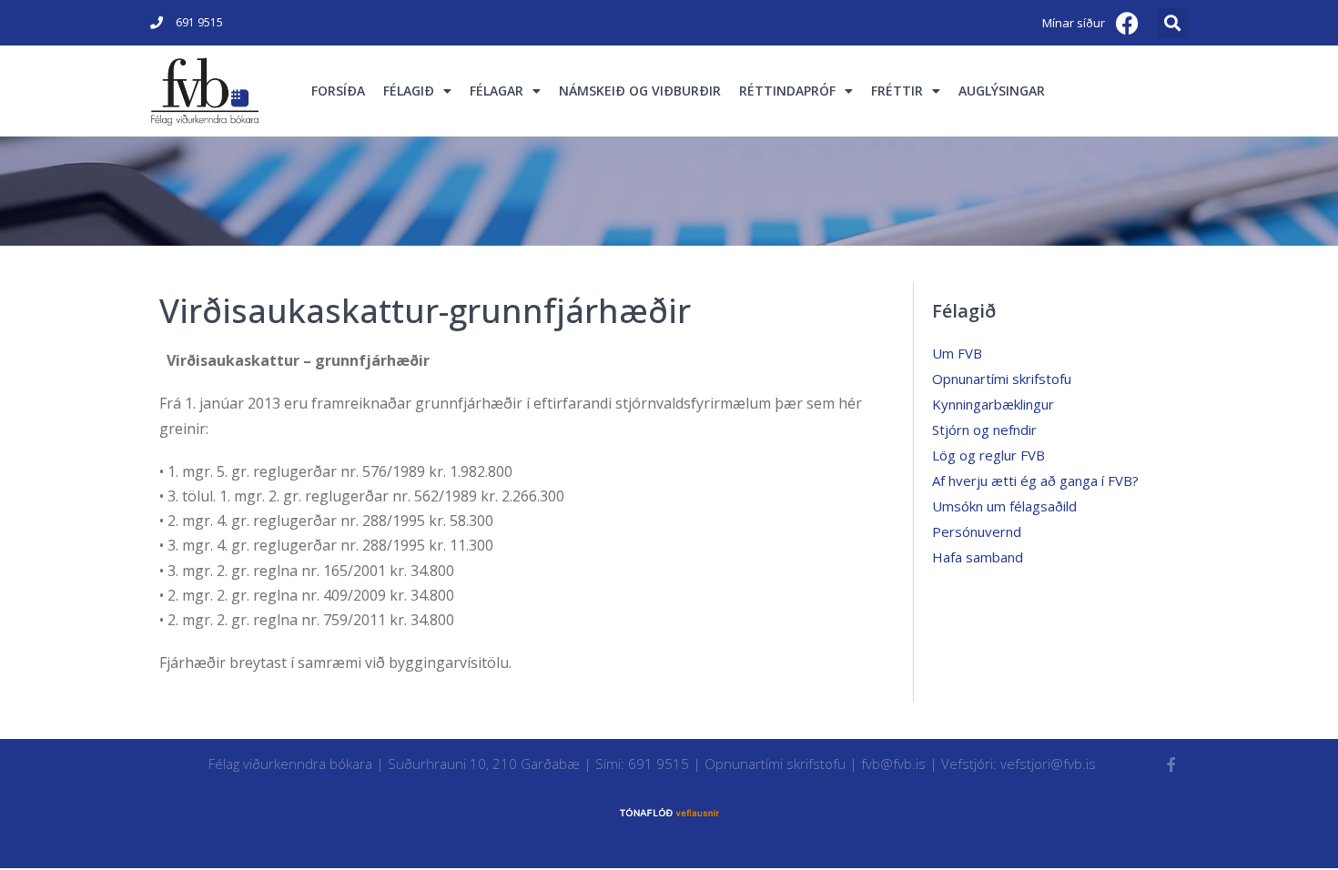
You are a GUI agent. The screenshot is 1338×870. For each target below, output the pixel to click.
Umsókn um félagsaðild (1004, 506)
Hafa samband (977, 557)
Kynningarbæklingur (993, 404)
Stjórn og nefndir (984, 429)
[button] (1173, 23)
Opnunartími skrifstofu (1001, 378)
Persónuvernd (976, 531)
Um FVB (957, 353)
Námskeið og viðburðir (640, 90)
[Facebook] (1127, 23)
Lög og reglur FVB (988, 455)
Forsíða (338, 90)
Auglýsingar (1001, 90)
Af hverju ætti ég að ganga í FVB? (1035, 480)
